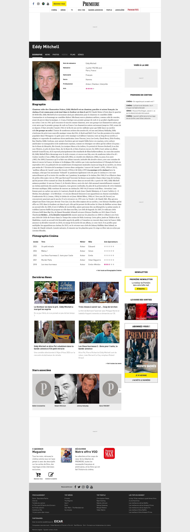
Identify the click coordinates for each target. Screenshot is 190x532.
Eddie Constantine (38, 406)
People (109, 10)
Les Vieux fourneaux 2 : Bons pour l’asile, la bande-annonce (98, 347)
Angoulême (119, 10)
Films (72, 54)
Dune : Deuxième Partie (40, 498)
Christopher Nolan (103, 498)
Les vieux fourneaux (49, 264)
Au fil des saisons (38, 508)
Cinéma (54, 10)
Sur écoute (68, 510)
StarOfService (78, 525)
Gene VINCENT (104, 406)
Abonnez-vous (59, 4)
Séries (63, 10)
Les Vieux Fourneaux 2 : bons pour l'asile (57, 255)
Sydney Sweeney (102, 505)
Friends (67, 498)
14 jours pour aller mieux (40, 512)
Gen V (66, 503)
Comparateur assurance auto (40, 525)
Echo (66, 505)
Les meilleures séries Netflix (138, 503)
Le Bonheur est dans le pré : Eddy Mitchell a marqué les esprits (53, 308)
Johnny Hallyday (83, 406)
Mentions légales (37, 529)
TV (72, 10)
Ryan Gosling (101, 501)
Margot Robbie (102, 508)
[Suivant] (119, 390)
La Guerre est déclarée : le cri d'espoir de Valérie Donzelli (139, 107)
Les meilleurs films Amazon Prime (140, 512)
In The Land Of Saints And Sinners (43, 505)
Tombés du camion (38, 503)
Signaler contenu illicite (50, 529)
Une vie (34, 501)
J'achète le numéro (141, 380)
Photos (56, 54)
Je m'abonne (141, 375)
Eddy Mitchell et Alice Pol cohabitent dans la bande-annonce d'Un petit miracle (54, 347)
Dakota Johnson (102, 503)
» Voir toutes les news (113, 363)
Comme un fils (37, 510)
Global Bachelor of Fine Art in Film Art (61, 525)
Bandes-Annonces (95, 10)
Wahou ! (44, 251)
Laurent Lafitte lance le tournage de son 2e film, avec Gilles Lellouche (140, 117)
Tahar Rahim (101, 510)
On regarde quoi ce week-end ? (140, 101)
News (47, 54)
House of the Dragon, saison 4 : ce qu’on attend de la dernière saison (140, 112)
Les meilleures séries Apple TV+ (140, 508)
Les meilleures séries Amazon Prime (141, 505)
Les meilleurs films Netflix (138, 510)
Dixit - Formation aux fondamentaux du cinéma (97, 525)
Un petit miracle (47, 246)
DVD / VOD (81, 10)
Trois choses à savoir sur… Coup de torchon (98, 307)
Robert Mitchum (60, 406)
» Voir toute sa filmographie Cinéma (108, 270)
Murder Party (46, 260)
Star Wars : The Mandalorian (74, 508)
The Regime (69, 501)
